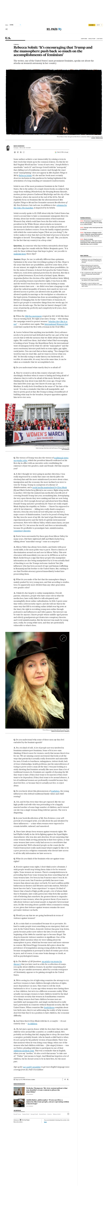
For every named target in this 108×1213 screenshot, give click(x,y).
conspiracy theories (22, 531)
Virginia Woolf (25, 1114)
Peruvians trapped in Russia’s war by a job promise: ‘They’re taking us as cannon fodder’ (91, 222)
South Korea (49, 1007)
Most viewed (84, 255)
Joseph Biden (84, 38)
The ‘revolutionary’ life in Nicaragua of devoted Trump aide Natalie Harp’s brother (92, 274)
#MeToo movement (33, 316)
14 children (32, 1023)
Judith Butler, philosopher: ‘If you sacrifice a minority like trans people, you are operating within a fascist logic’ (47, 1102)
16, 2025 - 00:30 (25, 147)
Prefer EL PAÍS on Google (62, 152)
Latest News (99, 38)
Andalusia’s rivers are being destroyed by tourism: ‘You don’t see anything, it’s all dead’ (92, 261)
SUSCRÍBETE (92, 25)
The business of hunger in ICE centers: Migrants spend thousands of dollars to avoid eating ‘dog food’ (91, 234)
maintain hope (20, 254)
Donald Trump (91, 38)
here (45, 1122)
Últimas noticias (85, 217)
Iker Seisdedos (19, 146)
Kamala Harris (42, 1114)
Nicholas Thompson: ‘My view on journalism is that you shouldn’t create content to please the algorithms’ (46, 1090)
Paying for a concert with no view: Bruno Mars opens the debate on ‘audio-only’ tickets (92, 285)
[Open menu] (6, 29)
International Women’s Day (56, 324)
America (49, 1114)
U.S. (8, 38)
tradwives (55, 791)
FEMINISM (16, 44)
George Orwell (34, 1114)
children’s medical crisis (24, 1050)
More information (18, 1122)
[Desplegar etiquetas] (68, 1114)
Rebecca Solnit (25, 175)
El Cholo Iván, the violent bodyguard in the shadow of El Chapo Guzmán (92, 279)
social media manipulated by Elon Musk (49, 487)
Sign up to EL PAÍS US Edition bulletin (25, 1079)
